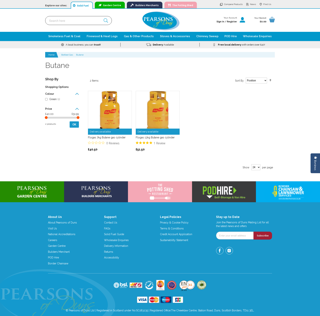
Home (51, 54)
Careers (52, 240)
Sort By (239, 80)
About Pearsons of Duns (62, 222)
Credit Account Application (176, 234)
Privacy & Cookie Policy (174, 222)
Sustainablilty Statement (174, 240)
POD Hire (53, 257)
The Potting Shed (182, 5)
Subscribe (263, 235)
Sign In (220, 21)
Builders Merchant (59, 251)
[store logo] (160, 20)
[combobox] (78, 20)
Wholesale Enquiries (116, 240)
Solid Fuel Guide (114, 234)
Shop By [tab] (52, 79)
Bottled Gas (67, 54)
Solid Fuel (82, 5)
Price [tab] (48, 108)
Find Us (267, 4)
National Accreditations (61, 234)
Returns (108, 251)
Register (232, 21)
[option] (81, 45)
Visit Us (52, 228)
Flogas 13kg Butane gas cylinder (155, 137)
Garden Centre (57, 245)
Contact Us (110, 222)
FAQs (107, 228)
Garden (111, 5)
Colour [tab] (49, 94)
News (253, 4)
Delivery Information (116, 245)
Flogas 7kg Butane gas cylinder (107, 137)
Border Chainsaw (58, 263)
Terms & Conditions (172, 228)
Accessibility (111, 257)
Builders (146, 5)
